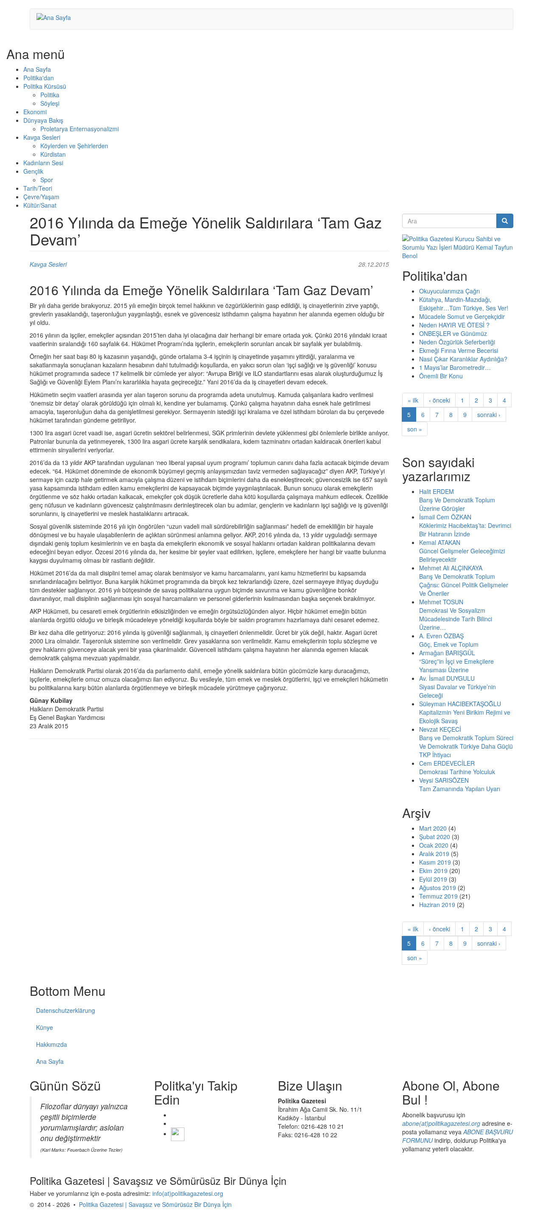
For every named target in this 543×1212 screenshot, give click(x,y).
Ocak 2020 (433, 845)
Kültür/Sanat (39, 205)
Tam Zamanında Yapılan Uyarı (459, 788)
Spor (46, 179)
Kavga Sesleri (41, 137)
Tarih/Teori (37, 188)
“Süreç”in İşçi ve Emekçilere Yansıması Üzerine (456, 665)
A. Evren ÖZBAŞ (441, 635)
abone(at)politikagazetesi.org (441, 1123)
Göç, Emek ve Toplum (449, 644)
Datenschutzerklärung (65, 1010)
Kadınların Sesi (43, 162)
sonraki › (489, 414)
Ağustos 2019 (437, 887)
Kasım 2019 (435, 862)
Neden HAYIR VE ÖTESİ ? (454, 325)
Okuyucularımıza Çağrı (449, 291)
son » (414, 429)
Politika (49, 94)
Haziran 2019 (437, 904)
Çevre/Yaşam (41, 196)
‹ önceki (439, 400)
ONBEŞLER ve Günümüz (453, 333)
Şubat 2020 (434, 836)
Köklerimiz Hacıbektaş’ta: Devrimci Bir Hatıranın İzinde (465, 529)
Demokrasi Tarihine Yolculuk (457, 771)
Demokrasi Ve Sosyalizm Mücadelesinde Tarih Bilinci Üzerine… (455, 618)
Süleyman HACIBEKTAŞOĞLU (460, 703)
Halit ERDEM (436, 491)
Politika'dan (38, 77)
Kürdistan (53, 154)
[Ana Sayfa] (56, 17)
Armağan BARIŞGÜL (447, 652)
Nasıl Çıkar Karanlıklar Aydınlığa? (463, 359)
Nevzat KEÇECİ (440, 729)
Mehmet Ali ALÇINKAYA (450, 568)
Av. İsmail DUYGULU (447, 678)
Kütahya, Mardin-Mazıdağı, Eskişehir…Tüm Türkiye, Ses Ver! (463, 303)
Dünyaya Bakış (43, 120)
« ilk (413, 400)
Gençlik (33, 171)
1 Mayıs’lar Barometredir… (455, 367)
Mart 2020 (433, 828)
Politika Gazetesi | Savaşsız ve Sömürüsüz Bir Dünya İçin (155, 1204)
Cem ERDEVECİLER (447, 763)
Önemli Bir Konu (441, 376)
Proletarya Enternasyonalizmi (79, 128)
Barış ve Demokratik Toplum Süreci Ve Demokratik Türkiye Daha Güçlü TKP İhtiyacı (466, 746)
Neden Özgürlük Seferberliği (457, 342)
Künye (44, 1027)
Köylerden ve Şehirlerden (74, 145)
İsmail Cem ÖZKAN (445, 517)
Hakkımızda (51, 1044)
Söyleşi (49, 103)
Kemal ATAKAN (439, 542)
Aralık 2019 (434, 853)
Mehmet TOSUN (441, 602)
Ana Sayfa (37, 69)
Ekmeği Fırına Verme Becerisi (458, 350)
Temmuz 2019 (438, 896)
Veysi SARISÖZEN (444, 780)
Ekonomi (35, 111)
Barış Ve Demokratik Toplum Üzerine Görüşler (457, 504)
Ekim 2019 (433, 870)
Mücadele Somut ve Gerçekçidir (462, 316)
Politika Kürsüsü (44, 86)
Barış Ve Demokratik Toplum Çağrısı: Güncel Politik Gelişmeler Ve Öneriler (463, 585)
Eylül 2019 (433, 879)
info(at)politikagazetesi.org (187, 1193)
